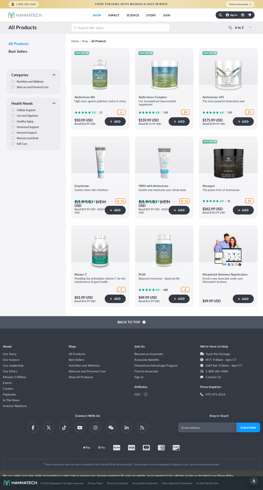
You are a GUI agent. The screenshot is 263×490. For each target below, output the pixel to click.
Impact (114, 15)
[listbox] (244, 27)
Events (7, 382)
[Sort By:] (229, 27)
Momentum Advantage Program (156, 365)
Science (133, 15)
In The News (11, 400)
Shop (97, 15)
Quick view (100, 72)
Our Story (9, 354)
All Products (18, 43)
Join (166, 15)
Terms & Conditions (117, 483)
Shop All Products (81, 377)
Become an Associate (148, 354)
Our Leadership (13, 365)
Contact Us (213, 377)
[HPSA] (146, 394)
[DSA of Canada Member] (137, 394)
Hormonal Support (27, 127)
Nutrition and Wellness (30, 81)
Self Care (21, 144)
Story (151, 15)
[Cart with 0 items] (249, 15)
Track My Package (218, 354)
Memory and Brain (27, 138)
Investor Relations (15, 406)
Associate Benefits (146, 359)
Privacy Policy (95, 483)
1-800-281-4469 (26, 4)
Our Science (11, 359)
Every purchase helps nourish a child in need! (131, 4)
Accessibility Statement (145, 483)
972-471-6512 (215, 394)
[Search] (220, 15)
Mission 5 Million (14, 377)
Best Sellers (17, 51)
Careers (8, 388)
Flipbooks (9, 394)
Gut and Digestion (27, 115)
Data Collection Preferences (177, 483)
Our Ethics (10, 371)
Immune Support (26, 132)
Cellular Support (26, 110)
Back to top (129, 322)
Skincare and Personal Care (32, 87)
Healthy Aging (24, 121)
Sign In (138, 377)
